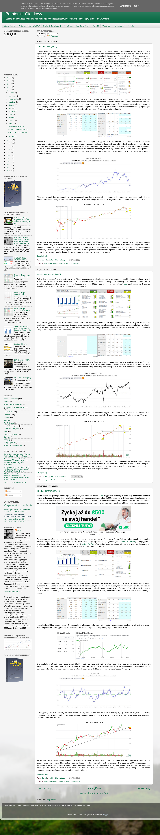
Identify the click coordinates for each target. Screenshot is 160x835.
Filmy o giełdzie (10, 442)
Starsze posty (144, 788)
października (13, 99)
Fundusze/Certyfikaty (12, 429)
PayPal (90, 544)
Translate (54, 36)
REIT (6, 431)
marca (11, 120)
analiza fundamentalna (56, 263)
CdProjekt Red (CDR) (22, 360)
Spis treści (68, 26)
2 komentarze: (60, 778)
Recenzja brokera (10, 434)
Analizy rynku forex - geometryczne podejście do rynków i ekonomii (17, 510)
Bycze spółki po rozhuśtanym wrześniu (22, 309)
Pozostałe (7, 415)
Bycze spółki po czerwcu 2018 (19, 294)
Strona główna (9, 26)
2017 (9, 152)
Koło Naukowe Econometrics (14, 519)
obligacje (7, 440)
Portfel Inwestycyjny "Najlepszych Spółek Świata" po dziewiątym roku (22, 220)
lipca (10, 108)
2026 (9, 78)
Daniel (19, 530)
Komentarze (11, 495)
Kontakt (96, 26)
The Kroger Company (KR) (49, 491)
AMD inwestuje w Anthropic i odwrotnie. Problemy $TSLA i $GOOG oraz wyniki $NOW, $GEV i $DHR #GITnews (17, 477)
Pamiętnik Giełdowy (23, 13)
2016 (9, 155)
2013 (9, 165)
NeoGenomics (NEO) (47, 46)
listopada (12, 96)
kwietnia (12, 117)
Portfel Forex (9, 423)
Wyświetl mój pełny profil (13, 591)
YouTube (130, 26)
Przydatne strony (82, 26)
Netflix (83, 544)
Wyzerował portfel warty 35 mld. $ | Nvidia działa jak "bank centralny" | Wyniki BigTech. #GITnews (17, 469)
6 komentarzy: (60, 260)
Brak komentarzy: (61, 476)
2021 (9, 140)
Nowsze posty (44, 788)
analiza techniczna (73, 263)
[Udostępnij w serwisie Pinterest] (79, 260)
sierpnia (12, 105)
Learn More (125, 6)
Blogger (105, 814)
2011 (9, 171)
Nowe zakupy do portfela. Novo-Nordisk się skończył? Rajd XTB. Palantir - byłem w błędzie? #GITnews (16, 461)
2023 (9, 87)
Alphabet (121, 542)
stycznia (12, 136)
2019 (9, 146)
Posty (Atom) (51, 800)
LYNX (101, 496)
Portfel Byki (8, 412)
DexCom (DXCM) (20, 344)
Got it (137, 6)
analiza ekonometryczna (13, 445)
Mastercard (131, 542)
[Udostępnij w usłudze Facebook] (77, 260)
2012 (9, 168)
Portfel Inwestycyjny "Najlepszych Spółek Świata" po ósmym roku (22, 328)
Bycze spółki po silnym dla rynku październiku (22, 276)
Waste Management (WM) (49, 274)
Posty (9, 491)
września (12, 102)
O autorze (106, 26)
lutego (11, 123)
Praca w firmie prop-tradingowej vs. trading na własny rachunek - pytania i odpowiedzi (22, 240)
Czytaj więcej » (42, 256)
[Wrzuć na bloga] (72, 260)
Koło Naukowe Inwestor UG (14, 522)
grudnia (12, 93)
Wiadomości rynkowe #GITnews (16, 407)
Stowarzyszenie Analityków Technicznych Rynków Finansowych (17, 515)
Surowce (7, 437)
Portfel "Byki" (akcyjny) (52, 26)
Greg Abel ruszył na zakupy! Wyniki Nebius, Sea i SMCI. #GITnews (17, 455)
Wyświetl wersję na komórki (94, 793)
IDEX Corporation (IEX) (22, 378)
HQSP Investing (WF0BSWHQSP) (20, 258)
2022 (9, 90)
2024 (9, 84)
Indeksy (7, 417)
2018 (9, 149)
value (125, 284)
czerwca (12, 111)
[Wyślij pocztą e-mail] (70, 260)
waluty (6, 420)
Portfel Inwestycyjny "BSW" (29, 26)
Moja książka (119, 26)
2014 (9, 161)
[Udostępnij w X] (74, 260)
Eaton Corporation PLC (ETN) (15, 482)
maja (11, 114)
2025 (9, 81)
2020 (9, 143)
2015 (9, 158)
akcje (46, 263)
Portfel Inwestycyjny (11, 426)
